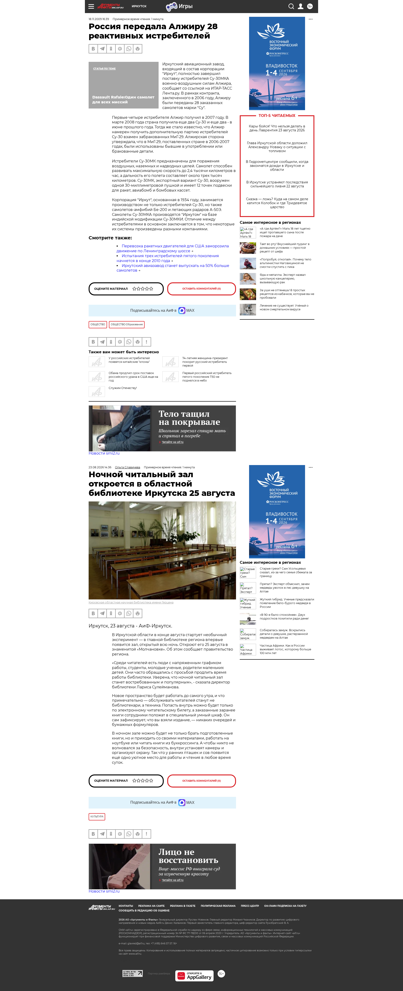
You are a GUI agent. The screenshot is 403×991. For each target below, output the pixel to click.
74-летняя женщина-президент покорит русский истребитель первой (205, 361)
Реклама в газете (182, 905)
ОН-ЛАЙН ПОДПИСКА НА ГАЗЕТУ (285, 905)
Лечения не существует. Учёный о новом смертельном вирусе (284, 307)
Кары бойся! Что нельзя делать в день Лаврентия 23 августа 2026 (277, 128)
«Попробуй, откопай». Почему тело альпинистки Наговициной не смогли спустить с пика (285, 263)
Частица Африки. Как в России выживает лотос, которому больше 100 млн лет (285, 649)
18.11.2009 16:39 (99, 19)
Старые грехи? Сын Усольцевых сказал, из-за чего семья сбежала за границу (286, 572)
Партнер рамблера (159, 973)
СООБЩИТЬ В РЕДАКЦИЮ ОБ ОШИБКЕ (144, 910)
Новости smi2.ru (104, 453)
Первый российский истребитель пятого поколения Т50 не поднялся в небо (207, 376)
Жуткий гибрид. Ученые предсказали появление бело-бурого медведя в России (287, 603)
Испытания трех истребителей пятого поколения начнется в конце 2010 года (168, 258)
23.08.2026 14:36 (100, 467)
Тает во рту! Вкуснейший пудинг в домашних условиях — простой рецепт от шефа (284, 247)
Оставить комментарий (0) (201, 288)
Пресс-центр (250, 905)
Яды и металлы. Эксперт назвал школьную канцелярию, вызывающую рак (283, 278)
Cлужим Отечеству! (123, 388)
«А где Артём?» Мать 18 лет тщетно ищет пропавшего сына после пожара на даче (285, 232)
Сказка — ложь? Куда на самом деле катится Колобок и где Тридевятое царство (277, 203)
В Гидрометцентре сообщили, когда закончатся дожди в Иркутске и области (277, 166)
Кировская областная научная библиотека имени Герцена (131, 602)
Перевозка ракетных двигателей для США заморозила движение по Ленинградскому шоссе (173, 248)
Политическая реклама (218, 905)
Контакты (126, 905)
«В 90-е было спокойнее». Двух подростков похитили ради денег (284, 616)
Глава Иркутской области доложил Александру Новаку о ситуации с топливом (277, 147)
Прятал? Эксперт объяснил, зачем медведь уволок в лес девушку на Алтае (284, 587)
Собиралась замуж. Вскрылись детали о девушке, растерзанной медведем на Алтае (284, 633)
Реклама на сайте (151, 905)
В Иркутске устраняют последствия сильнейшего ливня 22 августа (277, 184)
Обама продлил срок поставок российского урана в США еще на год (133, 376)
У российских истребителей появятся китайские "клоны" (129, 360)
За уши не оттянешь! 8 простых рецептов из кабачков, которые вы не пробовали (287, 293)
